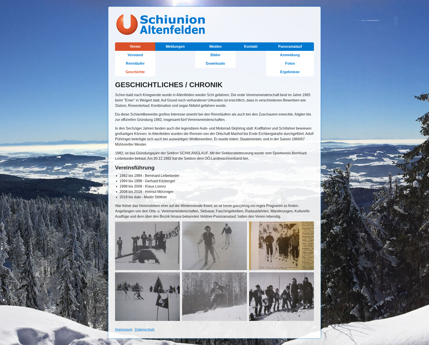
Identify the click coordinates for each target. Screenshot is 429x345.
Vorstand (135, 55)
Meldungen (175, 46)
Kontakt (250, 46)
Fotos (290, 63)
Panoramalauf (290, 46)
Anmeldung (290, 55)
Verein (135, 46)
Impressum (123, 329)
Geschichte (135, 72)
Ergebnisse (290, 72)
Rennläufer (135, 63)
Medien (215, 46)
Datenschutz (145, 329)
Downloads (215, 63)
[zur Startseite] (214, 24)
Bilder (215, 55)
